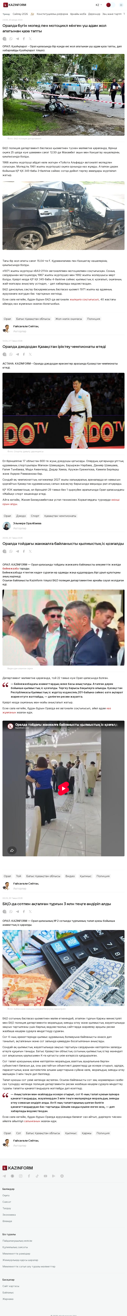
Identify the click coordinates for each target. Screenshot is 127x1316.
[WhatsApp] (11, 39)
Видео (70, 876)
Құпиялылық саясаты (15, 1247)
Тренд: (6, 14)
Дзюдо (21, 516)
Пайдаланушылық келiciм (17, 1240)
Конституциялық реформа (52, 14)
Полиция (93, 319)
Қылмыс (85, 876)
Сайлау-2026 (20, 14)
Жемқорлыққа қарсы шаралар (20, 1260)
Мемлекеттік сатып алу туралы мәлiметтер (28, 1266)
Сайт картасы (10, 1286)
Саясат (6, 1201)
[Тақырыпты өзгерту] (110, 5)
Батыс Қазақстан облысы (33, 319)
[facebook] (29, 1176)
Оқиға (5, 1195)
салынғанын (32, 1121)
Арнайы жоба (78, 14)
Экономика (9, 1214)
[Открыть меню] (121, 4)
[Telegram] (17, 39)
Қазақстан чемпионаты (60, 516)
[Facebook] (24, 39)
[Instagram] (4, 39)
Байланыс (8, 1292)
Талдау (6, 1208)
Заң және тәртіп (112, 14)
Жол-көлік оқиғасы (68, 319)
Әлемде (7, 1221)
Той (18, 876)
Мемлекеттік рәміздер (16, 1253)
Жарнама (7, 1299)
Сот (18, 1133)
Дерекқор (94, 14)
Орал (7, 319)
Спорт (35, 516)
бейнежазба (10, 568)
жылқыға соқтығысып (84, 299)
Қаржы (86, 1133)
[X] (30, 39)
